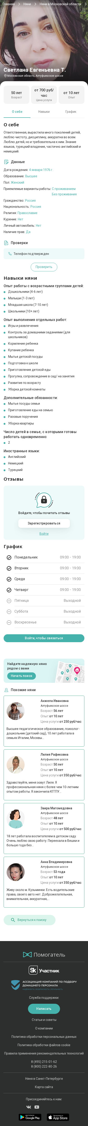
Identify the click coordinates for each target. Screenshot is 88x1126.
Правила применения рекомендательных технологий (44, 1053)
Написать (43, 1009)
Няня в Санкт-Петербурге (44, 1078)
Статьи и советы (44, 1020)
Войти (44, 533)
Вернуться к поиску (32, 920)
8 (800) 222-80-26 (44, 1066)
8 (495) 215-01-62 (44, 1062)
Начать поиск (21, 676)
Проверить (44, 267)
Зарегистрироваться (44, 523)
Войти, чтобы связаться (44, 638)
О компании (44, 1028)
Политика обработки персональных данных (44, 1036)
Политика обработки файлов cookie (44, 1045)
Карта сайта (44, 1087)
